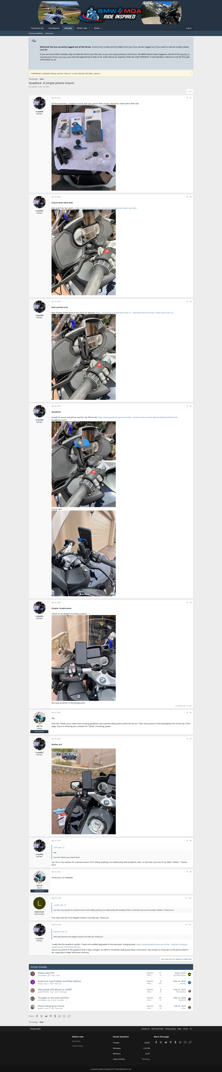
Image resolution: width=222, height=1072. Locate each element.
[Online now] (39, 723)
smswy (40, 984)
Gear (58, 975)
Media (97, 28)
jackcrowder (42, 975)
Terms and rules (157, 1029)
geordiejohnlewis (180, 975)
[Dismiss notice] (190, 73)
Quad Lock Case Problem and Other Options (59, 981)
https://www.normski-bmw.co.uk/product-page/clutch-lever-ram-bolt (105, 208)
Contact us (145, 1029)
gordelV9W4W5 (43, 992)
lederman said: (59, 931)
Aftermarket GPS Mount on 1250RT (55, 989)
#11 (190, 925)
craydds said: (58, 905)
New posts (49, 33)
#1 (191, 98)
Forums (68, 28)
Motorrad (58, 984)
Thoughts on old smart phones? (53, 997)
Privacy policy (170, 1029)
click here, (62, 57)
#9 (191, 872)
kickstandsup (181, 992)
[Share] (187, 97)
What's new (82, 28)
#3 (191, 301)
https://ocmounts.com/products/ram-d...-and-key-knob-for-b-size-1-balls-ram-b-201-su (134, 312)
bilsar (184, 1008)
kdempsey (146, 1059)
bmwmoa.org (37, 28)
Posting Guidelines (36, 33)
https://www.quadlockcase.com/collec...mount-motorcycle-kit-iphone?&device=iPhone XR (137, 417)
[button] (89, 28)
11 (160, 973)
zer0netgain (42, 1000)
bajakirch (41, 1008)
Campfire (60, 1000)
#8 (191, 840)
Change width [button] (35, 1029)
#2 (191, 197)
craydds (34, 87)
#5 (191, 602)
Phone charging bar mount (51, 1006)
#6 (191, 712)
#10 (190, 898)
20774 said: (57, 847)
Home (185, 1029)
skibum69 (182, 1000)
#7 (191, 739)
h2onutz (183, 983)
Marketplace (54, 28)
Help (179, 1029)
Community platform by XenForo (111, 1069)
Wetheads (63, 992)
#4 (191, 406)
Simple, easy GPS (46, 973)
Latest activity (77, 1046)
